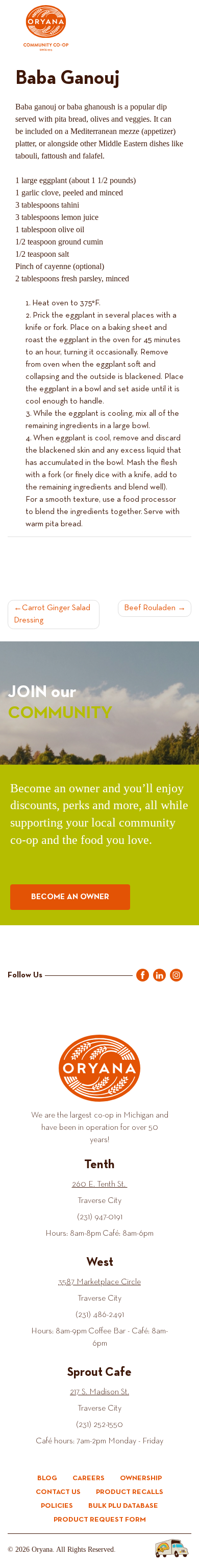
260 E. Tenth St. (100, 1184)
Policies (57, 1505)
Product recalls (129, 1492)
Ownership (141, 1478)
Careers (88, 1478)
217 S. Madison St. (99, 1392)
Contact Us (58, 1492)
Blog (47, 1478)
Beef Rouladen (150, 608)
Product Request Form (100, 1519)
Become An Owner (70, 897)
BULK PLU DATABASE (123, 1505)
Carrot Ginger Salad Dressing (52, 614)
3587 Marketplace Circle (99, 1282)
